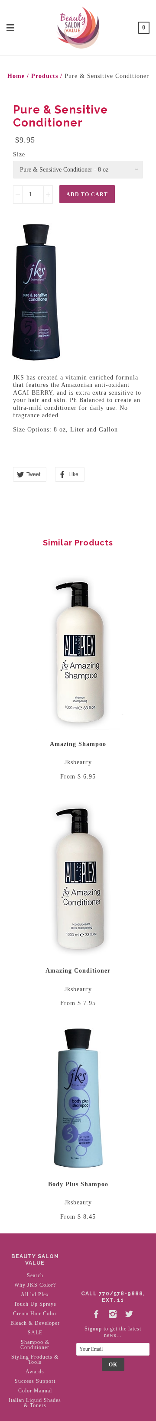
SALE (35, 1333)
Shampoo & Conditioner (34, 1344)
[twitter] (129, 1312)
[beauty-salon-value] (78, 26)
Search (35, 1275)
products (44, 76)
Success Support (35, 1381)
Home (16, 76)
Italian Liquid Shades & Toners (35, 1402)
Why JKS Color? (35, 1285)
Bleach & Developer (35, 1323)
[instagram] (113, 1312)
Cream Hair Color (35, 1314)
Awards (35, 1372)
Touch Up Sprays (35, 1304)
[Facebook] (96, 1312)
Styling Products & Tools (34, 1359)
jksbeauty (78, 762)
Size (19, 154)
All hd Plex (35, 1294)
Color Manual (35, 1391)
